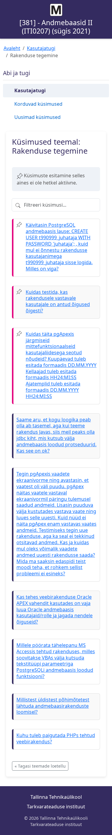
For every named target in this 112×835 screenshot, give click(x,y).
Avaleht (12, 48)
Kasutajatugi (41, 48)
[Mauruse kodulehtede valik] (56, 10)
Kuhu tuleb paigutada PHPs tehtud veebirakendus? (55, 738)
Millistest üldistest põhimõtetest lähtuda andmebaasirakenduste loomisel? (52, 706)
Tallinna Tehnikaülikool (56, 797)
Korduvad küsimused (38, 104)
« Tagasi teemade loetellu (40, 766)
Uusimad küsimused (37, 117)
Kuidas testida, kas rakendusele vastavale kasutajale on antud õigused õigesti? (58, 301)
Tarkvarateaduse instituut (56, 806)
